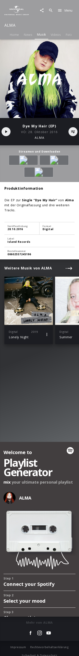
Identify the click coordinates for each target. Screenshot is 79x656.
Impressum (18, 647)
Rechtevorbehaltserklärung (49, 647)
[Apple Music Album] (24, 161)
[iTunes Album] (39, 173)
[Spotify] (55, 161)
